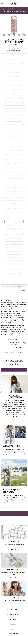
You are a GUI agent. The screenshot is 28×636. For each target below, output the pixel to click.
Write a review (14, 370)
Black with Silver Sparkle (14, 85)
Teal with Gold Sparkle (14, 256)
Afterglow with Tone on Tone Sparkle (14, 59)
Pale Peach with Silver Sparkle (14, 221)
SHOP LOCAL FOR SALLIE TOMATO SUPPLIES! (14, 343)
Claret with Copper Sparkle (14, 102)
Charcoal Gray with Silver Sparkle (14, 98)
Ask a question (14, 339)
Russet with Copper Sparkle (14, 243)
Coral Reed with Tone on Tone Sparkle (14, 115)
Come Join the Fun (14, 347)
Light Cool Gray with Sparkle (14, 163)
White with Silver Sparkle (14, 273)
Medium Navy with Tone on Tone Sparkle (14, 197)
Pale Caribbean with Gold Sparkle (14, 212)
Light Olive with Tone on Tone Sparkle (14, 178)
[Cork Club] (14, 588)
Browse (14, 549)
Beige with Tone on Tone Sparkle (14, 67)
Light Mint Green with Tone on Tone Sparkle (14, 173)
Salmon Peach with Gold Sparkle (14, 247)
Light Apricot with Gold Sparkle (14, 146)
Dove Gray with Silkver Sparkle (14, 128)
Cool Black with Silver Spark (14, 111)
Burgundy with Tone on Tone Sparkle (14, 89)
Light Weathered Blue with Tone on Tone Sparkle (14, 192)
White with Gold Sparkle (14, 269)
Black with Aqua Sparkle (13, 72)
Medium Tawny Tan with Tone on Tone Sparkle (14, 203)
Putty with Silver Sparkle (14, 238)
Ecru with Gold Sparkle (14, 133)
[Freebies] (14, 532)
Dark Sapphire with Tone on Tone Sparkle (14, 124)
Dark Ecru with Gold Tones (14, 120)
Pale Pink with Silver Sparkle (14, 225)
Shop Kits (14, 577)
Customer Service (13, 614)
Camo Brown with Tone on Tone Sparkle (14, 94)
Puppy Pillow (7, 412)
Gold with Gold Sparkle (14, 137)
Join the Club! (14, 604)
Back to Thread (15, 513)
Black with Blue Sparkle (14, 76)
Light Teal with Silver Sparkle (14, 187)
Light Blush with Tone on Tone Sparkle (14, 155)
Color (14, 56)
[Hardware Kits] (14, 560)
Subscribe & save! (13, 609)
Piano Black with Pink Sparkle (14, 230)
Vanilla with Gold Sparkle (14, 264)
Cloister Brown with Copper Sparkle (14, 107)
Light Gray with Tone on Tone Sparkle (14, 168)
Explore (14, 624)
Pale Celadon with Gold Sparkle (14, 216)
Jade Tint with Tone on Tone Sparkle (14, 141)
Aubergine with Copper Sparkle (14, 63)
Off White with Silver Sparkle (14, 208)
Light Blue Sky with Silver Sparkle (14, 150)
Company (13, 619)
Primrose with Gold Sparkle (14, 234)
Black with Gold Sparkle (14, 81)
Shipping (8, 50)
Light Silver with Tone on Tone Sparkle (14, 182)
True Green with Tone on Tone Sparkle (14, 260)
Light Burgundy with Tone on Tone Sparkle (14, 159)
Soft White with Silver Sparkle (14, 251)
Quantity (14, 278)
